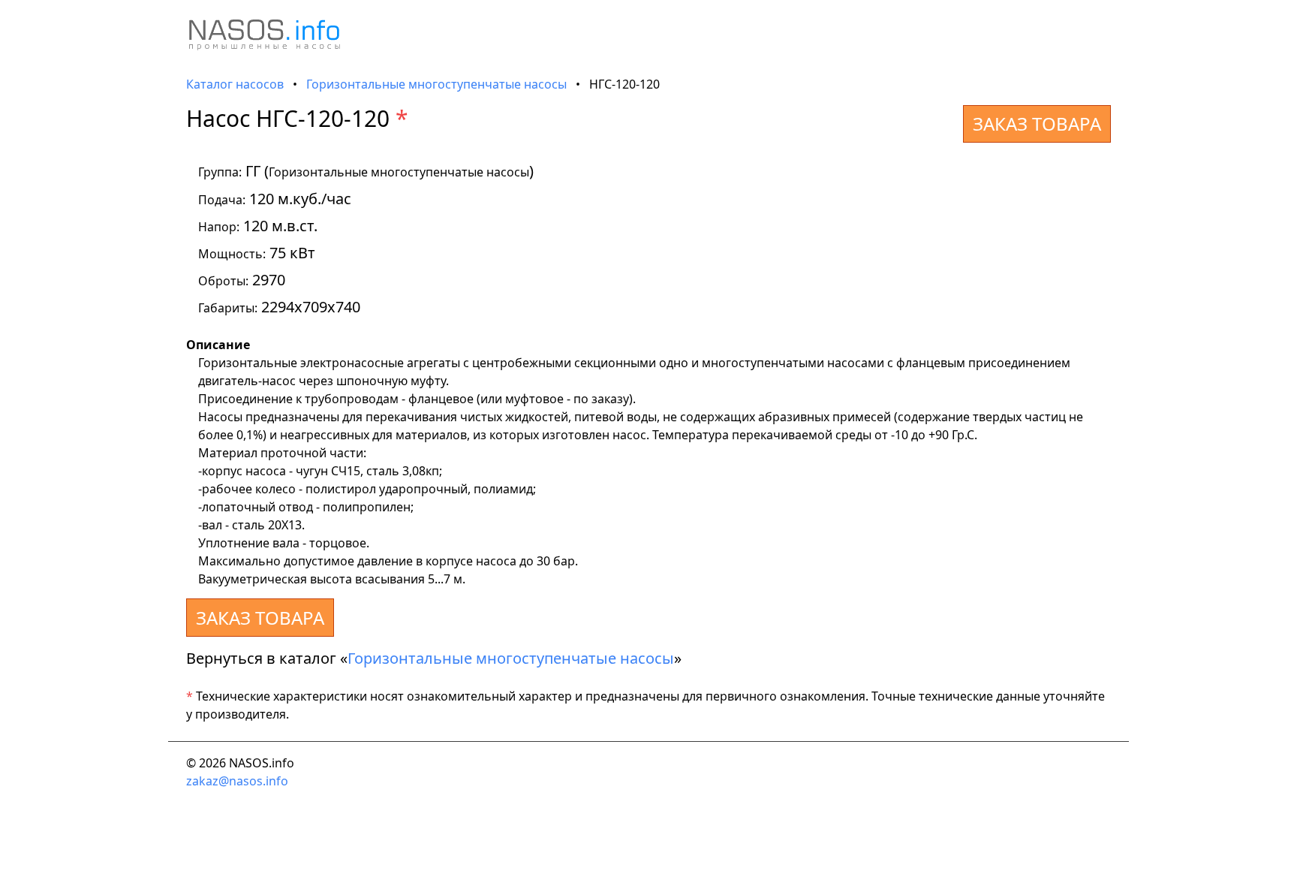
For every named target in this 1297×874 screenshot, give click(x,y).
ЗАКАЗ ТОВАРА (1037, 123)
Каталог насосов (235, 84)
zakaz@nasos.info (237, 781)
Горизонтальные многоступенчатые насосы (436, 84)
